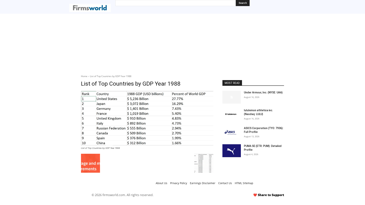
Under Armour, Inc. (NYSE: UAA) (263, 92)
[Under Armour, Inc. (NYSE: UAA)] (231, 97)
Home (84, 76)
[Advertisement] (182, 42)
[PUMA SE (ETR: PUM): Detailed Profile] (231, 150)
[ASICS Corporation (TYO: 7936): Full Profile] (231, 132)
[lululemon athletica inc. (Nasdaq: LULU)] (231, 115)
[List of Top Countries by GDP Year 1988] (147, 118)
